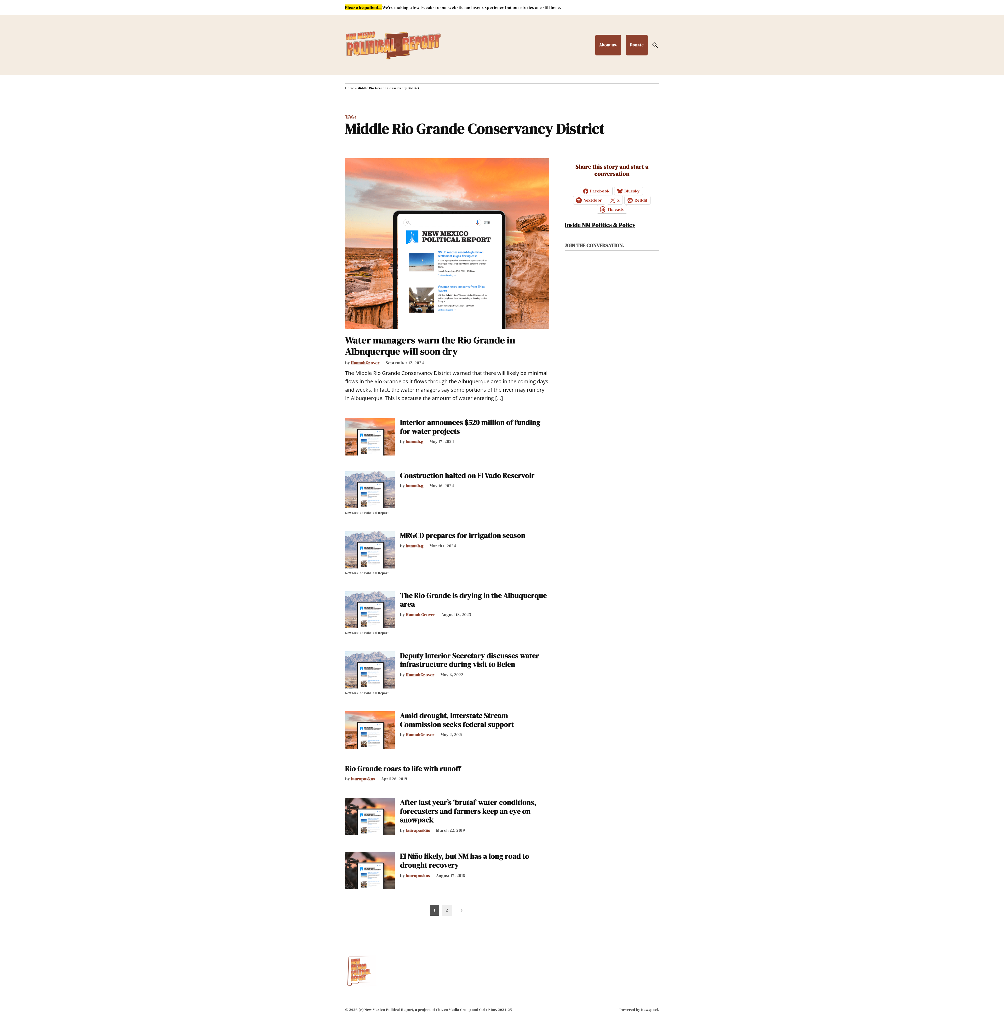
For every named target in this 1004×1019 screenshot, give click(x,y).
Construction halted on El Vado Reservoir (467, 475)
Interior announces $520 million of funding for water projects (470, 426)
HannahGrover (365, 363)
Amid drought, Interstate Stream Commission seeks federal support (457, 719)
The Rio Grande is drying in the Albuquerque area (473, 599)
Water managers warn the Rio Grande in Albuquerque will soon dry (430, 346)
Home (349, 88)
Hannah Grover (420, 614)
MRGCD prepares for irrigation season (462, 535)
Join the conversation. (594, 245)
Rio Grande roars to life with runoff (403, 768)
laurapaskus (363, 779)
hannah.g (415, 441)
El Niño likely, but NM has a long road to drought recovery (464, 860)
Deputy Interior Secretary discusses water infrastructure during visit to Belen (469, 660)
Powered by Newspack (639, 1009)
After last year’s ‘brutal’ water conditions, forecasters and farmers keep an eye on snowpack (468, 811)
